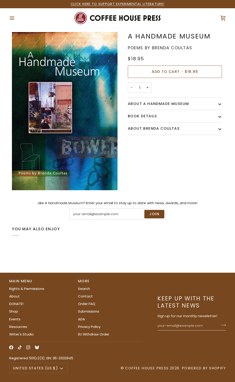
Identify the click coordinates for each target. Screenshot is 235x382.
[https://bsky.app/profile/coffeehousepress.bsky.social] (37, 347)
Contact (85, 296)
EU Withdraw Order (93, 334)
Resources (18, 326)
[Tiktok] (20, 347)
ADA (81, 319)
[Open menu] (16, 18)
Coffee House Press (146, 368)
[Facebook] (11, 347)
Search (84, 288)
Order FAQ (86, 303)
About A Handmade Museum (158, 103)
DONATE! (16, 303)
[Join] (222, 325)
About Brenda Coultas (154, 128)
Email (77, 219)
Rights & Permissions (26, 288)
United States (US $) (35, 368)
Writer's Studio (21, 334)
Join (154, 214)
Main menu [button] (20, 281)
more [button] (84, 281)
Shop (13, 311)
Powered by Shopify (204, 368)
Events (14, 319)
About (14, 296)
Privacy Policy (89, 326)
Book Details (142, 116)
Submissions (88, 311)
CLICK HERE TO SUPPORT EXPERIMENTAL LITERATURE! (118, 4)
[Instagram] (28, 347)
